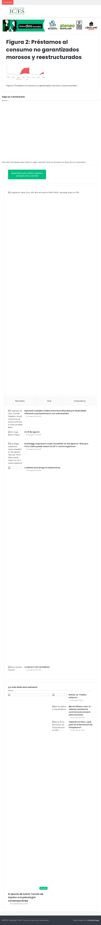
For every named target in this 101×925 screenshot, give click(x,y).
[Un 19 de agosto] (15, 436)
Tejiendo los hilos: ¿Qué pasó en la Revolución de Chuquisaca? (81, 725)
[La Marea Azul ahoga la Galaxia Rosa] (15, 565)
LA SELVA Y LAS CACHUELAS (37, 667)
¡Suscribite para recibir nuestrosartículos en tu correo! (27, 174)
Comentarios (80, 401)
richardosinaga (93, 920)
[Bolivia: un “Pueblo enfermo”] (59, 698)
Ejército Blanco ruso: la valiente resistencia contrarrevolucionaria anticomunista (80, 710)
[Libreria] (50, 25)
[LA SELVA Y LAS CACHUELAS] (15, 671)
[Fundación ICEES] (21, 11)
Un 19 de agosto (32, 432)
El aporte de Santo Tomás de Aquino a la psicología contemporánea (25, 897)
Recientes (20, 401)
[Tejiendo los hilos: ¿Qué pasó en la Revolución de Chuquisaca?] (59, 726)
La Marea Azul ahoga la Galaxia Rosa (42, 467)
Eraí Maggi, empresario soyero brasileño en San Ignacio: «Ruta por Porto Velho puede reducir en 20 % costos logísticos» (56, 445)
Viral (49, 401)
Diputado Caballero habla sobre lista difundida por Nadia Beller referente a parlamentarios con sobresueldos (55, 412)
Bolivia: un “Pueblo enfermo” (77, 696)
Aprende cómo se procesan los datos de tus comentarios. (62, 162)
